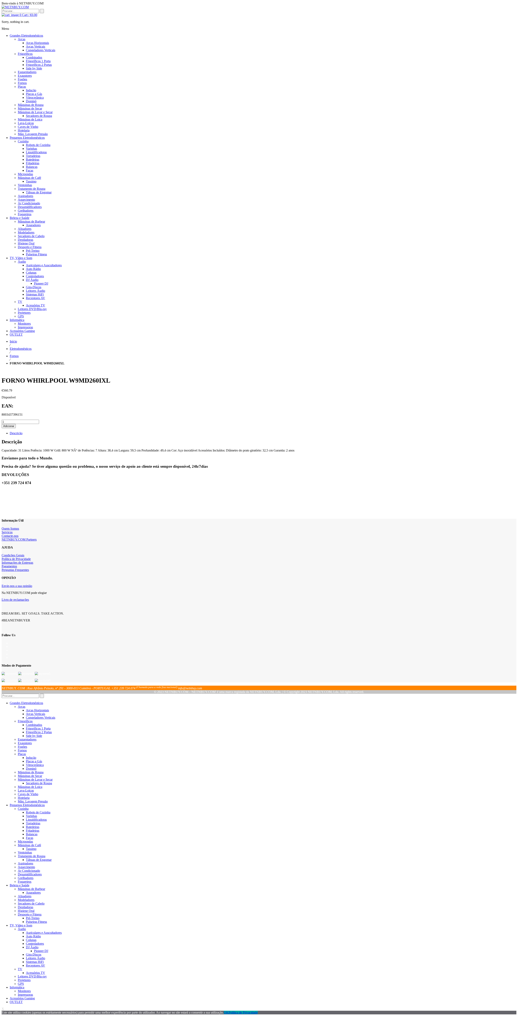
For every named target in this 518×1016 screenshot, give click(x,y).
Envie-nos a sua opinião (17, 586)
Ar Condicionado (29, 870)
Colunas (31, 940)
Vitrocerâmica (35, 765)
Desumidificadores (30, 874)
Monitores (24, 991)
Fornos (14, 356)
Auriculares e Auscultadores (44, 932)
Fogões (22, 746)
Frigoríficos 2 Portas (39, 732)
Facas (29, 838)
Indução (31, 757)
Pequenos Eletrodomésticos (27, 805)
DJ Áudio (32, 947)
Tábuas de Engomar (39, 859)
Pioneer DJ (41, 951)
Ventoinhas (25, 852)
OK (226, 1012)
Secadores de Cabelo (31, 903)
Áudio (22, 929)
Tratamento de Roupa (31, 856)
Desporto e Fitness (29, 914)
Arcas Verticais (35, 714)
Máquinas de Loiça (30, 787)
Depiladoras (25, 907)
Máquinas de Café (29, 845)
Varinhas (31, 816)
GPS (21, 983)
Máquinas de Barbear (31, 889)
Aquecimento (26, 867)
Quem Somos (10, 528)
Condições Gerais (13, 555)
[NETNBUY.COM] (15, 7)
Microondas (25, 841)
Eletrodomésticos (21, 348)
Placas (22, 754)
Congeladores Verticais (40, 717)
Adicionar (8, 426)
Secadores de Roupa (39, 783)
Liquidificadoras (36, 819)
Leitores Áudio (35, 958)
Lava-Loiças (26, 790)
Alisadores (24, 896)
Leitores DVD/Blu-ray (32, 976)
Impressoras (25, 994)
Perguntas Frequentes (15, 570)
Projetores (24, 980)
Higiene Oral (26, 910)
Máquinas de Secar (30, 776)
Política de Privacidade (16, 559)
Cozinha (23, 808)
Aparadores (33, 892)
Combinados (34, 725)
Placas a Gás (34, 761)
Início (13, 341)
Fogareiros (24, 881)
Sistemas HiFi (35, 962)
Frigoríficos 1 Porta (38, 728)
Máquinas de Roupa (31, 772)
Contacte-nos (10, 536)
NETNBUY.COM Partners (19, 539)
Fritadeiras (32, 830)
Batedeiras (32, 827)
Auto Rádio (33, 936)
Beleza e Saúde (19, 885)
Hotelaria (24, 797)
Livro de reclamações (15, 599)
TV (20, 969)
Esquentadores (27, 739)
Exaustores (25, 743)
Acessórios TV (35, 972)
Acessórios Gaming (22, 998)
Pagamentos (9, 566)
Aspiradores (25, 863)
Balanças (31, 834)
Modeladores (26, 900)
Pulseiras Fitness (36, 921)
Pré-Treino (32, 918)
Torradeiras (33, 823)
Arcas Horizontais (37, 710)
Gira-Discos (33, 954)
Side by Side (34, 735)
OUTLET (16, 1002)
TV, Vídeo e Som (21, 925)
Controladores (35, 943)
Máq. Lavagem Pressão (33, 801)
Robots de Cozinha (38, 812)
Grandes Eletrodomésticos (26, 703)
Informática (17, 987)
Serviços (7, 532)
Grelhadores (25, 878)
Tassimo (31, 849)
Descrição (16, 433)
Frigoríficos (25, 721)
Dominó (31, 768)
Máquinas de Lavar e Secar (35, 779)
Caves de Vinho (28, 794)
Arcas (21, 706)
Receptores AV (35, 965)
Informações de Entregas (17, 562)
